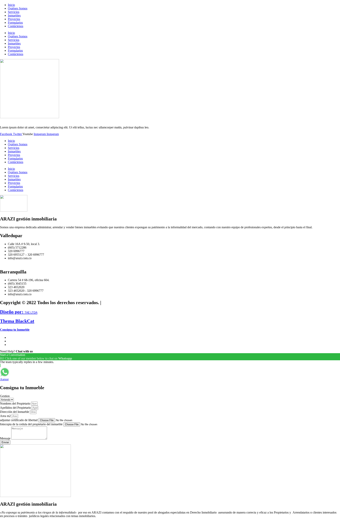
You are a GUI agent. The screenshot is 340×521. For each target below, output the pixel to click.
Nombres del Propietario (15, 403)
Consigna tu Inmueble (15, 329)
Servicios (13, 12)
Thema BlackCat (17, 321)
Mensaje (5, 438)
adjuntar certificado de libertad (19, 420)
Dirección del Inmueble (15, 411)
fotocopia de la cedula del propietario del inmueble (31, 424)
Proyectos (14, 19)
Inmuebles (14, 15)
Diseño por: (18, 311)
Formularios (15, 22)
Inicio (11, 5)
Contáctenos (15, 26)
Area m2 (6, 416)
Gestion (5, 396)
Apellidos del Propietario (16, 407)
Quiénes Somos (17, 8)
